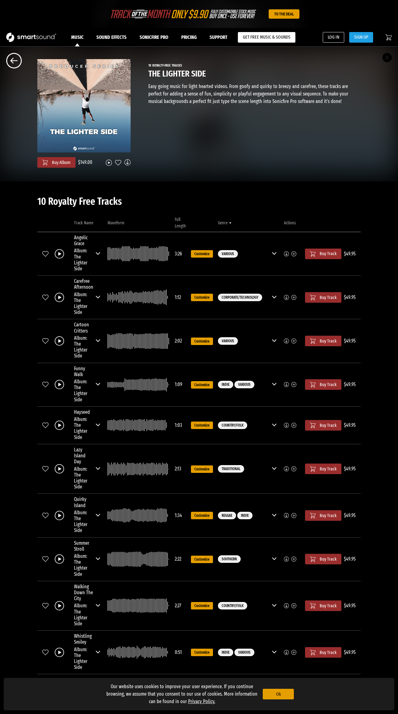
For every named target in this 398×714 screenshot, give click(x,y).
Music (77, 37)
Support (218, 37)
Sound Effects (111, 37)
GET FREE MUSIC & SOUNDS (266, 37)
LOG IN (333, 37)
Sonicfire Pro (154, 37)
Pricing (189, 37)
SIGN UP (361, 37)
